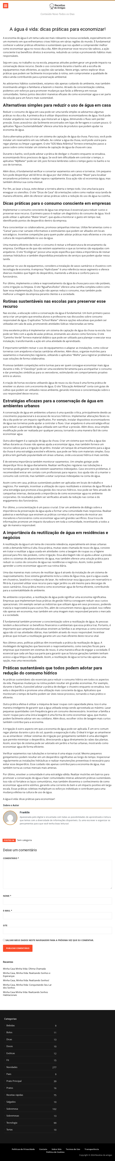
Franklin (25, 812)
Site (5, 925)
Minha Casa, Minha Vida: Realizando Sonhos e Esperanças (26, 974)
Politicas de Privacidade (23, 1149)
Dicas (9, 1039)
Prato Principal (14, 1081)
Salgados (11, 1101)
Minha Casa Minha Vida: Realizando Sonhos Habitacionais (25, 994)
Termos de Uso (73, 1149)
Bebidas (10, 1025)
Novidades (11, 1067)
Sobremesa (12, 1108)
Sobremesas (12, 1115)
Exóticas (10, 1053)
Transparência (92, 1149)
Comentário (11, 858)
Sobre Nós (56, 1149)
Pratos (9, 1087)
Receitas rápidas (14, 1094)
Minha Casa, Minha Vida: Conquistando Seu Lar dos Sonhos (27, 986)
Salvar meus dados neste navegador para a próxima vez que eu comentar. (50, 940)
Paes (8, 1074)
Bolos (9, 1032)
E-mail (7, 910)
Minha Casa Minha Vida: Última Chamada (24, 968)
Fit (7, 1060)
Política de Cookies (55, 1152)
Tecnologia (11, 1122)
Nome (7, 895)
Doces (9, 1046)
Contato (43, 1149)
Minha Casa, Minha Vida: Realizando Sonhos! (26, 980)
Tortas (9, 1129)
